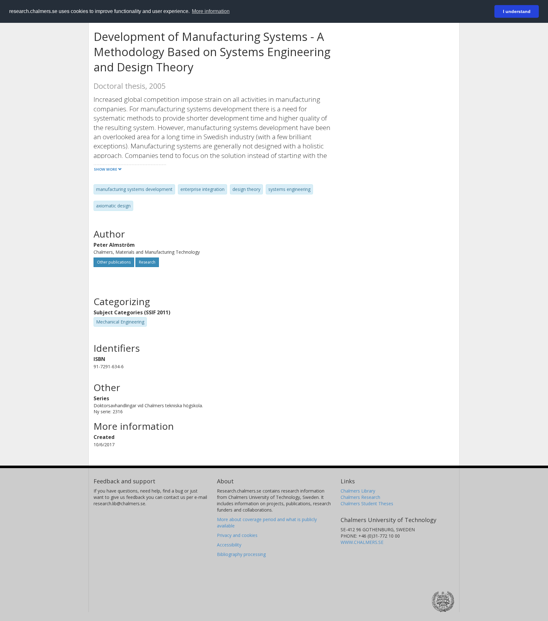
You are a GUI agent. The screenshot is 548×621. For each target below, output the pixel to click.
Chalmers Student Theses (367, 503)
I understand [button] (517, 11)
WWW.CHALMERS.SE (362, 542)
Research (147, 262)
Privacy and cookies (237, 535)
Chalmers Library (358, 491)
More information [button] (211, 11)
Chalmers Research (360, 497)
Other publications (114, 262)
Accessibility (229, 545)
